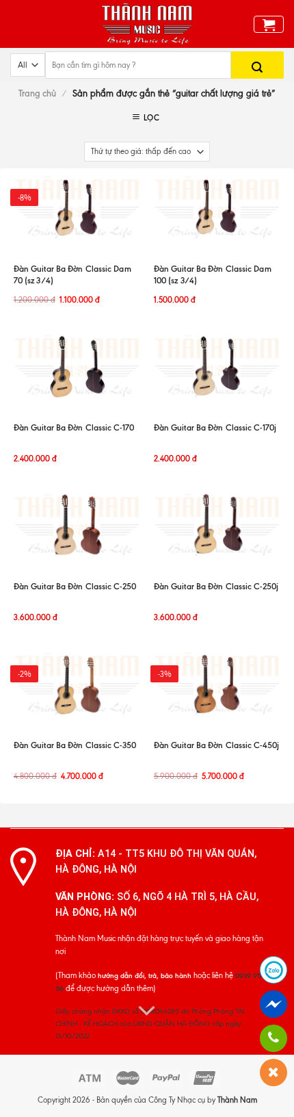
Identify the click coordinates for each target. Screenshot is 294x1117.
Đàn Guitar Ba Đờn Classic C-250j (216, 586)
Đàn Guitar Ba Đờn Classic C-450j (216, 745)
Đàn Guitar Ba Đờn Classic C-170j (215, 427)
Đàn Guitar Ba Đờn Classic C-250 (75, 586)
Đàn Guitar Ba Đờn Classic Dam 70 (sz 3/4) (72, 274)
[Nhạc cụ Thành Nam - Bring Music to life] (147, 24)
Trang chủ (37, 93)
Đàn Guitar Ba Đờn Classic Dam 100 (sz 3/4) (212, 274)
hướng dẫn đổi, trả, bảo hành (144, 975)
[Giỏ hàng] (269, 25)
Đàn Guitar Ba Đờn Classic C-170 (74, 427)
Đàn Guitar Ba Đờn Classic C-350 (75, 745)
